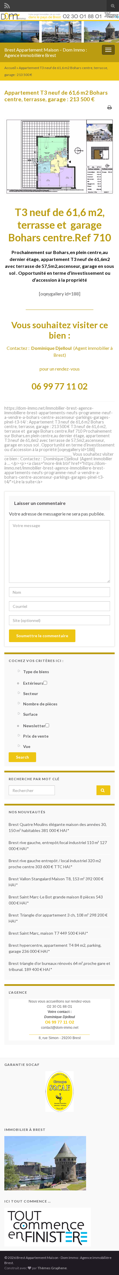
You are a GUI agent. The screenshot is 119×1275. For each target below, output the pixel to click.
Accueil (10, 68)
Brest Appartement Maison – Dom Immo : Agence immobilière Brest (45, 52)
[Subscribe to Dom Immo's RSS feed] (7, 5)
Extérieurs (33, 683)
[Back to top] (106, 1262)
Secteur (30, 693)
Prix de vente (36, 736)
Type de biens (36, 671)
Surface (30, 714)
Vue (26, 746)
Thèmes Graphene (52, 1268)
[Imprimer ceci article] (109, 107)
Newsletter (34, 726)
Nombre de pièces (40, 704)
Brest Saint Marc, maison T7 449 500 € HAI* (48, 933)
